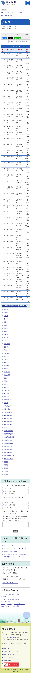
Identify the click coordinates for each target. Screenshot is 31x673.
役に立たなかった (10, 493)
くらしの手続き (5, 601)
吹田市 (6, 322)
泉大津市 (7, 365)
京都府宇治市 (8, 434)
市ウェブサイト (8, 657)
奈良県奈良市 (8, 446)
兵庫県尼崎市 (8, 418)
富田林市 (7, 396)
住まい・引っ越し (18, 12)
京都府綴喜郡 (8, 443)
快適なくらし (5, 596)
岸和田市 (7, 372)
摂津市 (6, 325)
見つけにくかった (10, 507)
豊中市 (6, 319)
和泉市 (6, 378)
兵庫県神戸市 (8, 412)
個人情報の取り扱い (9, 654)
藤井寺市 (7, 393)
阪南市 (6, 368)
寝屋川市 (7, 344)
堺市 (5, 362)
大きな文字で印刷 (21, 41)
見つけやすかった (10, 502)
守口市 (6, 347)
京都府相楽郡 (8, 431)
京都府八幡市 (8, 440)
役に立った (8, 488)
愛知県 (6, 468)
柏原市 (6, 403)
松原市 (6, 387)
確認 (15, 531)
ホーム (3, 12)
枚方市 (6, 337)
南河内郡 (7, 409)
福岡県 (6, 474)
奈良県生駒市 (8, 449)
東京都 (6, 462)
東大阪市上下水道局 (13, 594)
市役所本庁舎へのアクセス (11, 651)
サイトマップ (7, 648)
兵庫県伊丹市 (8, 421)
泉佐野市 (7, 375)
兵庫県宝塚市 (8, 424)
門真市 (6, 350)
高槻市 (6, 316)
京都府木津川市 (9, 437)
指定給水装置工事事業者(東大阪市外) (14, 306)
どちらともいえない (11, 491)
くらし (9, 12)
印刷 (10, 41)
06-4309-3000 (11, 637)
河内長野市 (7, 400)
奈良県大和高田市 (10, 455)
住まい (13, 15)
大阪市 (6, 309)
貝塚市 (6, 381)
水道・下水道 (5, 15)
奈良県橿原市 (8, 452)
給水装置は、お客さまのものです (15, 548)
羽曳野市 (7, 390)
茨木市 (6, 313)
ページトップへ (26, 616)
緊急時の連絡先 (8, 660)
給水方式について (10, 545)
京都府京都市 (8, 428)
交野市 (6, 341)
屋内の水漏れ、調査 (10, 551)
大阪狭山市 (7, 406)
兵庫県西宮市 (8, 415)
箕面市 (6, 328)
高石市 (6, 384)
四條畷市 (7, 353)
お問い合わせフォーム (10, 583)
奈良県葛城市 (8, 459)
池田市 (6, 334)
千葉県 (6, 465)
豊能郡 (6, 331)
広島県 (6, 471)
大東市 (6, 356)
